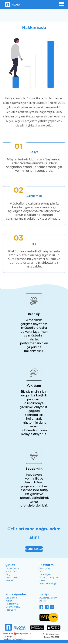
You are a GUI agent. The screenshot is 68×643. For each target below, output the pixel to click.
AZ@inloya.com (48, 597)
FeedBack (10, 609)
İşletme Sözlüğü (48, 583)
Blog (8, 574)
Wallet (8, 600)
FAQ (42, 571)
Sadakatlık (11, 597)
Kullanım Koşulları (49, 577)
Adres (42, 600)
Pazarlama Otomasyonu (12, 605)
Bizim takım (12, 577)
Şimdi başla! (34, 549)
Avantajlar (45, 574)
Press (42, 580)
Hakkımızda (12, 568)
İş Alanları (10, 571)
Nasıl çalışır (45, 568)
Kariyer (9, 580)
